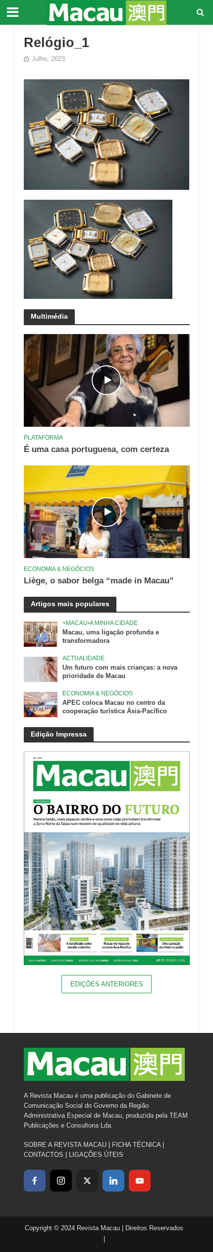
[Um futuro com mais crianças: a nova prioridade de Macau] (41, 669)
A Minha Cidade (114, 623)
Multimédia (49, 316)
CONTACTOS (43, 1154)
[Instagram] (61, 1181)
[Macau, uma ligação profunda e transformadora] (41, 633)
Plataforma (43, 437)
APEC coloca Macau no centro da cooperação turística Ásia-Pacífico (114, 707)
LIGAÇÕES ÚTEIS (96, 1154)
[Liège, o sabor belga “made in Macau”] (107, 511)
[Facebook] (35, 1181)
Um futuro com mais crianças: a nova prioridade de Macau (119, 672)
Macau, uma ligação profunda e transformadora (110, 636)
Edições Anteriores (106, 984)
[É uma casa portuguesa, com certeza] (107, 380)
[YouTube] (140, 1181)
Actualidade (83, 658)
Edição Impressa (59, 734)
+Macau (75, 623)
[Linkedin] (113, 1181)
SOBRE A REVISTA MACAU (65, 1144)
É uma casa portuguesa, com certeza (96, 449)
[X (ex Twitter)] (87, 1181)
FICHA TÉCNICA (136, 1144)
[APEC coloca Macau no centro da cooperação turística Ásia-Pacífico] (41, 704)
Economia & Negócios (59, 569)
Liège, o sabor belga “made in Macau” (99, 580)
